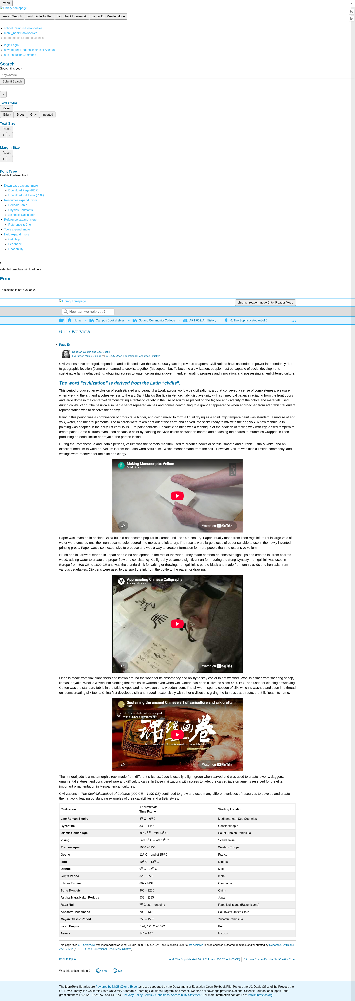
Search (66, 312)
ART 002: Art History (203, 320)
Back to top (66, 958)
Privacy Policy (133, 995)
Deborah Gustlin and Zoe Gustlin (91, 351)
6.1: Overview (86, 944)
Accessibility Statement (186, 995)
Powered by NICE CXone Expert (117, 986)
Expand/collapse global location (293, 319)
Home (77, 320)
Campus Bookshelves (110, 320)
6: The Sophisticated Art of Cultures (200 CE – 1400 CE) (267, 320)
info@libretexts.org (260, 995)
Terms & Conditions (157, 995)
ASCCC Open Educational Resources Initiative (133, 356)
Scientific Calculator (21, 214)
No (120, 971)
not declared (196, 944)
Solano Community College (157, 320)
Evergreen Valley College (87, 356)
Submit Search (12, 81)
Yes (104, 971)
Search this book (11, 68)
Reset (6, 108)
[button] (14, 244)
